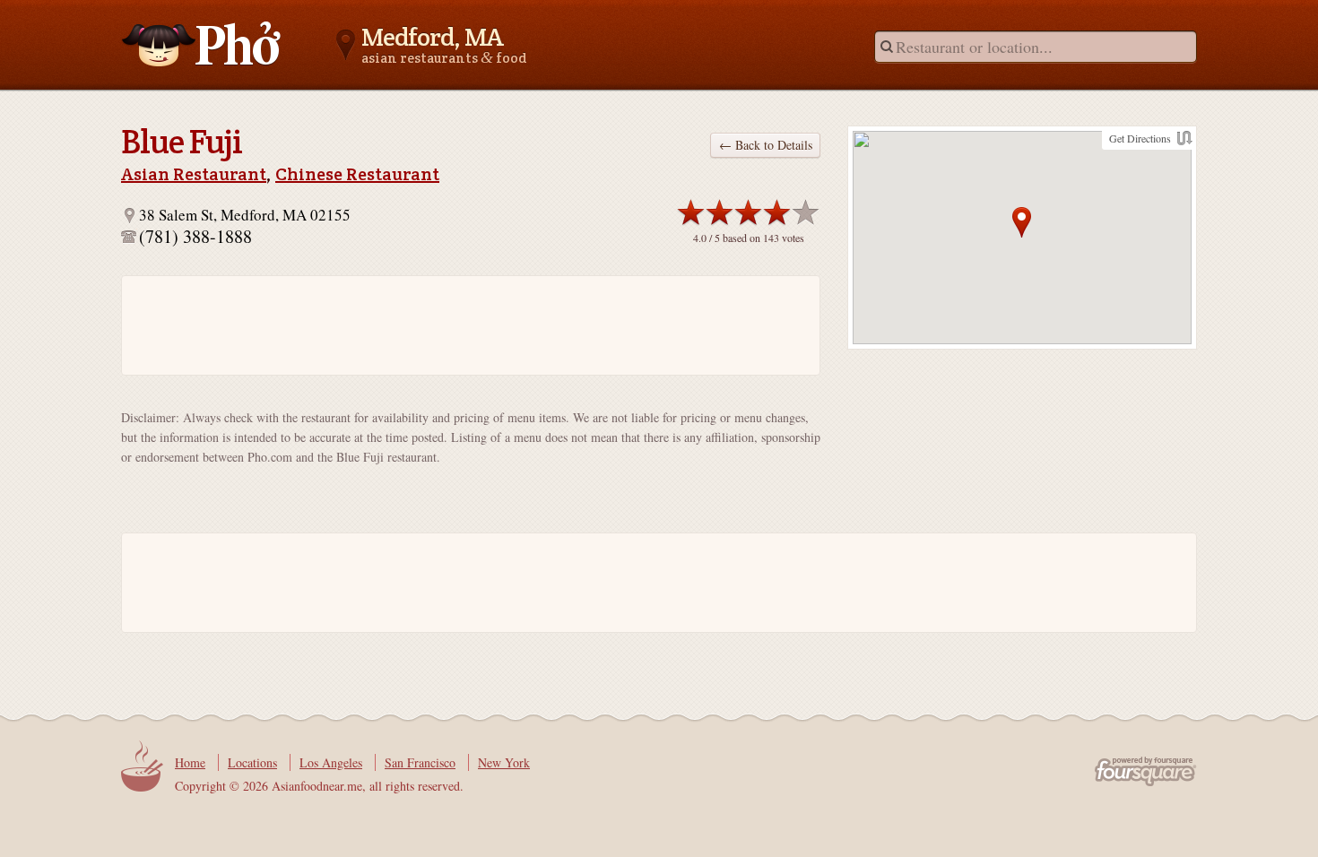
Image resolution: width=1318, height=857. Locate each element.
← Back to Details (765, 144)
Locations (252, 762)
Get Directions (1140, 138)
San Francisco (420, 762)
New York (504, 762)
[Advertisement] (461, 325)
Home (190, 762)
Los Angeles (330, 762)
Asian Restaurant (193, 174)
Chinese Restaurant (357, 174)
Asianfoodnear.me (201, 44)
